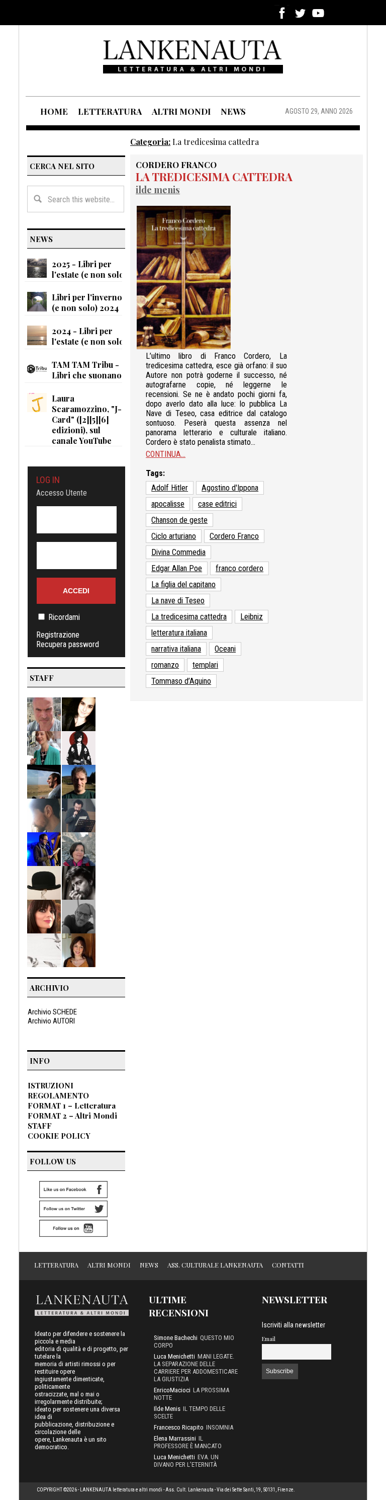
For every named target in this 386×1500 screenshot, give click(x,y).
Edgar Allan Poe (176, 568)
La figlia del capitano (183, 584)
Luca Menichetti (174, 1356)
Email (268, 1339)
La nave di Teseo (178, 600)
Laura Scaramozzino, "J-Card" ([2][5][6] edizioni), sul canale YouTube (87, 419)
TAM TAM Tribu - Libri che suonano (87, 369)
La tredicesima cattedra (214, 176)
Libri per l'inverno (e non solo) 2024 (87, 302)
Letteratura (56, 1264)
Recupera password (67, 644)
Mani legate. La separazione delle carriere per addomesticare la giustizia (196, 1368)
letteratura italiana (179, 633)
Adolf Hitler (169, 488)
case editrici (217, 504)
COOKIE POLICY (59, 1136)
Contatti (288, 1264)
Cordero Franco (176, 164)
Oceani (225, 649)
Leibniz (251, 616)
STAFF (40, 1126)
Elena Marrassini (175, 1438)
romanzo (165, 665)
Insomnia (219, 1427)
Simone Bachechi (176, 1337)
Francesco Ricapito (179, 1427)
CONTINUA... (165, 454)
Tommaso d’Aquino (181, 681)
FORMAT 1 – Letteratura (72, 1105)
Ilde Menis (158, 189)
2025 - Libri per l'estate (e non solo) (89, 269)
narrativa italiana (176, 649)
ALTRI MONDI (181, 111)
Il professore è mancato (188, 1442)
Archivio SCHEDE (52, 1011)
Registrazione (57, 635)
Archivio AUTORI (51, 1020)
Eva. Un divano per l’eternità (186, 1460)
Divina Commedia (178, 552)
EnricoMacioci (172, 1390)
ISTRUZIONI (50, 1085)
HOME (54, 111)
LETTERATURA (110, 111)
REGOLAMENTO (58, 1095)
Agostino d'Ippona (230, 488)
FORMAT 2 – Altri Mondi (72, 1116)
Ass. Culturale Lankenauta (215, 1264)
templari (205, 665)
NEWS (233, 111)
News (149, 1264)
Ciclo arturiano (173, 536)
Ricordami (64, 617)
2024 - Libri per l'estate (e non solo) (89, 336)
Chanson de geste (179, 520)
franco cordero (239, 568)
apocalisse (167, 504)
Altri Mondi (109, 1264)
